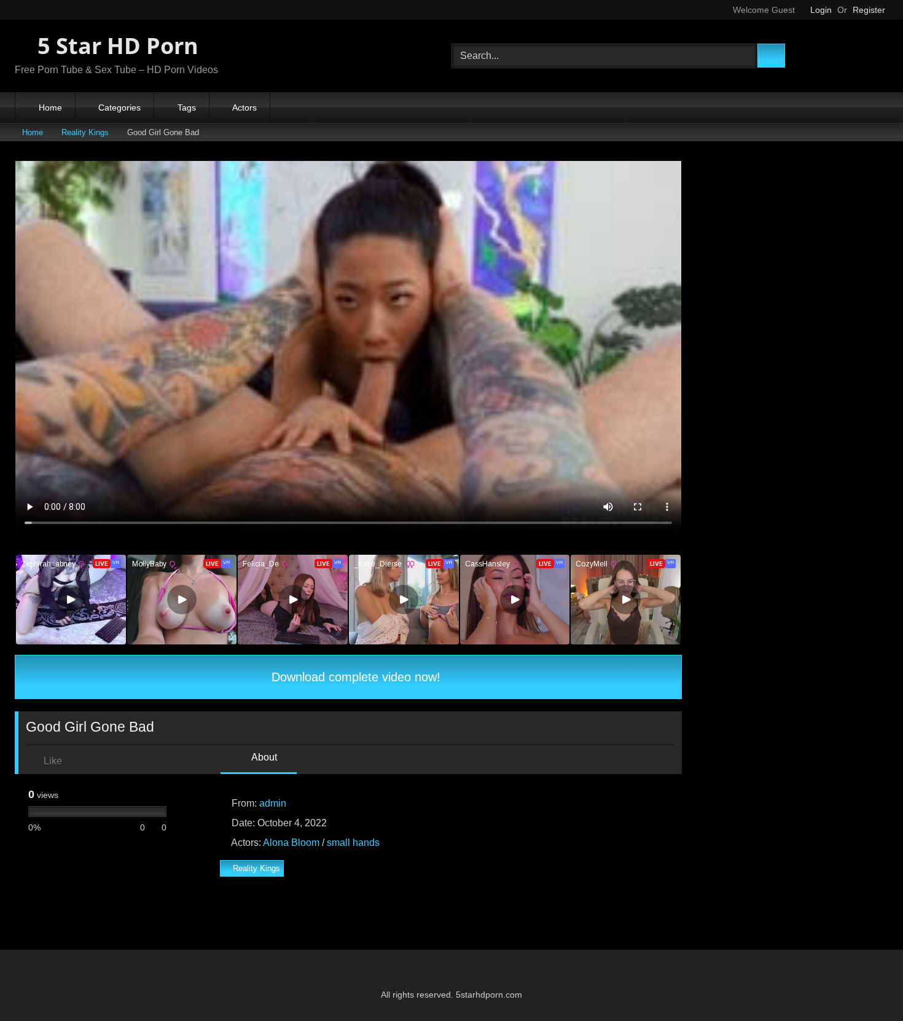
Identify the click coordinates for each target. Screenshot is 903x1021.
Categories (119, 107)
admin (272, 803)
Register (869, 10)
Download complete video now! (354, 677)
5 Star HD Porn (115, 46)
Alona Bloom (291, 842)
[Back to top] (866, 984)
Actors (244, 107)
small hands (353, 842)
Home (50, 107)
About (263, 757)
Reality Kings (85, 132)
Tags (187, 107)
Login (821, 10)
